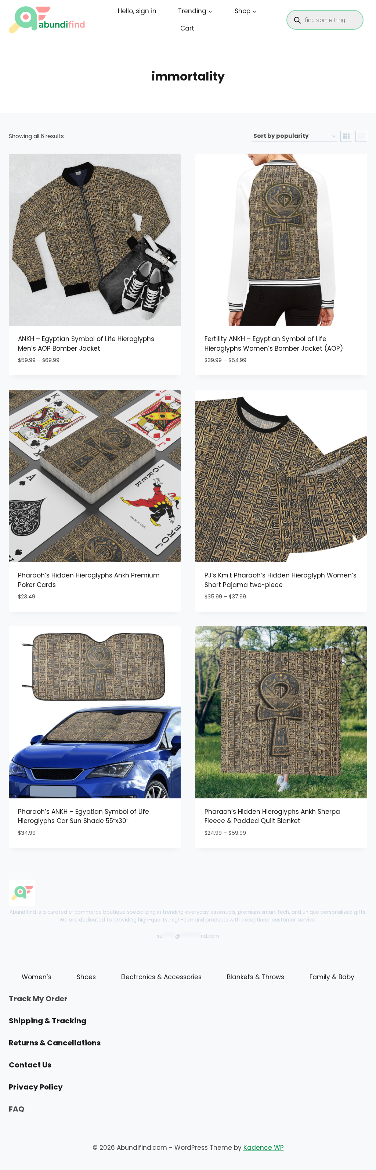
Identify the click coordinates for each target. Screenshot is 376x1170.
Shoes (86, 977)
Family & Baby (332, 977)
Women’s (36, 977)
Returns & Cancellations (55, 1043)
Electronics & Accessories (161, 977)
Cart (187, 28)
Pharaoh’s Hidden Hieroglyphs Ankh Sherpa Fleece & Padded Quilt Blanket (272, 816)
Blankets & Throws (255, 977)
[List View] (361, 136)
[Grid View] (346, 136)
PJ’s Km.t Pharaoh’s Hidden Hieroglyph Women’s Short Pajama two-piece (281, 580)
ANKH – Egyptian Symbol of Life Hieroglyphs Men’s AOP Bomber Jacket (86, 343)
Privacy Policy (36, 1087)
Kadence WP (263, 1147)
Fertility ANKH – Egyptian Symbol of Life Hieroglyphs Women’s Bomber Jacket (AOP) (274, 343)
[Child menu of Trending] (195, 11)
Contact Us (30, 1065)
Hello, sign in (137, 11)
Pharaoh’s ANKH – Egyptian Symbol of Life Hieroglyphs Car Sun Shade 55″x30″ (83, 816)
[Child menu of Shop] (246, 11)
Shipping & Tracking (47, 1021)
